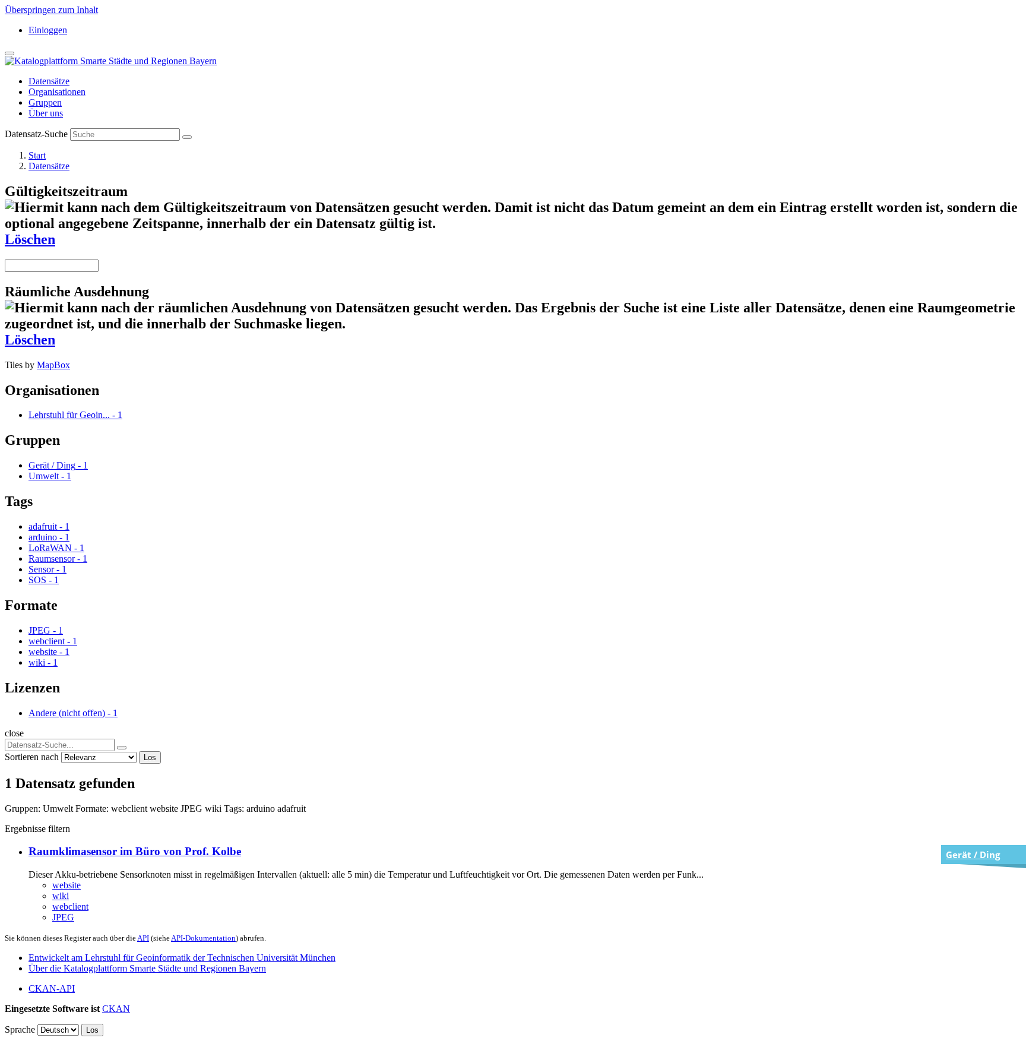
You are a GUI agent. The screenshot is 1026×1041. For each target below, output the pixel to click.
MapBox (53, 365)
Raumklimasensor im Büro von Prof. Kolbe (134, 851)
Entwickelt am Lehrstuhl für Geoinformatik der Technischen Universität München (181, 958)
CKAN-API (51, 988)
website (66, 885)
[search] (121, 747)
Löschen (30, 239)
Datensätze (48, 81)
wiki (60, 896)
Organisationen (57, 92)
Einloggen (47, 30)
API (143, 938)
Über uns (45, 113)
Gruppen (45, 102)
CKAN (116, 1009)
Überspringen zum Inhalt (51, 10)
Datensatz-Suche (36, 134)
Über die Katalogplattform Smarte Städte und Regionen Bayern (147, 968)
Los (150, 757)
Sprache (20, 1029)
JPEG (63, 917)
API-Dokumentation (203, 938)
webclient (70, 906)
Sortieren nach (32, 757)
